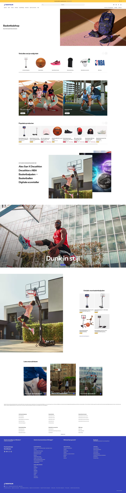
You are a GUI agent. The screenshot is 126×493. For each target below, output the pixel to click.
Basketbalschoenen (55, 70)
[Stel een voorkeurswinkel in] (114, 5)
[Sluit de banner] (121, 1)
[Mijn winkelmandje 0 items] (121, 5)
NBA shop (99, 70)
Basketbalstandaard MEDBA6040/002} (84, 331)
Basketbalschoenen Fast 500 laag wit (101, 139)
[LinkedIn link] (11, 451)
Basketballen (40, 70)
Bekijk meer (63, 434)
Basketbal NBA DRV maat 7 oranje (57, 139)
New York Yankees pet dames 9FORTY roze (45, 139)
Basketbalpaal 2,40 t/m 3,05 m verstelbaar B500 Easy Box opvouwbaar (35, 139)
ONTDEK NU (63, 264)
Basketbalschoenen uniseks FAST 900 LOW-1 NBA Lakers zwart (68, 139)
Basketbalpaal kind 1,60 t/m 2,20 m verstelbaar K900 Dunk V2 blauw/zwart (24, 139)
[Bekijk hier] (41, 98)
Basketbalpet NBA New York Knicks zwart (90, 139)
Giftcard (119, 7)
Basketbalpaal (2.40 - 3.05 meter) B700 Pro (101, 310)
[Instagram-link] (9, 451)
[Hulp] (116, 5)
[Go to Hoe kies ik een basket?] (100, 394)
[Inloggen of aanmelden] (118, 5)
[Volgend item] (106, 53)
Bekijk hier (23, 113)
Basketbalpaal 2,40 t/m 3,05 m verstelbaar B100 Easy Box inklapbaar (101, 331)
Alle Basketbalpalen (25, 70)
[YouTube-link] (7, 451)
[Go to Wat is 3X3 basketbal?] (74, 393)
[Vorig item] (103, 53)
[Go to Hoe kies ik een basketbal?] (45, 394)
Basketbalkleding (70, 70)
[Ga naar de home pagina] (8, 4)
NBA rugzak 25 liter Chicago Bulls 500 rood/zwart (78, 139)
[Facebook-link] (5, 451)
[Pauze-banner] (119, 1)
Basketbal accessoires (85, 70)
